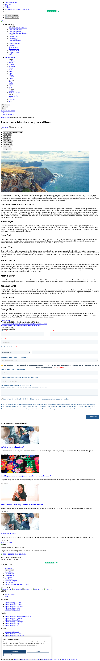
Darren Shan (7, 146)
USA (10, 82)
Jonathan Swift (8, 144)
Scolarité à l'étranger (15, 40)
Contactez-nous (9, 575)
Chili (10, 87)
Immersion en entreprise (16, 29)
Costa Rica (12, 85)
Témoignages (9, 579)
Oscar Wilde (7, 138)
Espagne (11, 64)
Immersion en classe (15, 31)
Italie (10, 70)
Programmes (9, 570)
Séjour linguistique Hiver (12, 620)
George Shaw (7, 149)
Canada (11, 84)
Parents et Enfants (14, 43)
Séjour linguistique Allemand (14, 606)
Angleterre (12, 61)
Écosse (11, 68)
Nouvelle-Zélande (14, 92)
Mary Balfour (7, 142)
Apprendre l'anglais (11, 581)
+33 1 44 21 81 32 (23, 9)
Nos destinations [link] (10, 57)
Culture (3, 320)
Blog (8, 117)
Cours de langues (14, 49)
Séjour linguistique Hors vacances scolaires (18, 616)
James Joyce (7, 134)
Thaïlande (12, 99)
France (11, 73)
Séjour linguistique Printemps (14, 621)
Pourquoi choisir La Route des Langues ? (17, 584)
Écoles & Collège (14, 52)
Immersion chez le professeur (18, 33)
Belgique (11, 75)
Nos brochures (9, 573)
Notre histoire (9, 572)
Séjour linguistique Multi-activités (15, 635)
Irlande (11, 62)
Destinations (8, 568)
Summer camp (13, 36)
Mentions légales (10, 594)
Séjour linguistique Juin (12, 623)
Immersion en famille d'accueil (18, 28)
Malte (10, 71)
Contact (7, 7)
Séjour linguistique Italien (12, 608)
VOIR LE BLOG (6, 542)
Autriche (11, 77)
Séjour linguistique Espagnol (13, 604)
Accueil (3, 117)
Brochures (8, 4)
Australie (11, 91)
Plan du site (24, 659)
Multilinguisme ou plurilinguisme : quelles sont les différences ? (26, 476)
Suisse (10, 78)
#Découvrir (4, 127)
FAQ (6, 6)
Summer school (13, 38)
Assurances (16, 659)
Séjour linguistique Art (12, 632)
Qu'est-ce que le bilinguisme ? (12, 447)
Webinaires (8, 577)
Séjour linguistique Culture (13, 633)
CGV (6, 596)
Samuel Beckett (8, 140)
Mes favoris (14, 17)
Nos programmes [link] (10, 24)
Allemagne (12, 66)
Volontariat (12, 45)
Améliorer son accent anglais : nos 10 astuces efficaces (22, 505)
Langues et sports (14, 50)
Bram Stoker (7, 136)
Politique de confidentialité (69, 659)
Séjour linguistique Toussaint (13, 618)
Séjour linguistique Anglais (13, 603)
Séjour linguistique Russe (12, 610)
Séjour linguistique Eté (12, 625)
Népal (10, 101)
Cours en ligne (13, 47)
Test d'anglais (9, 582)
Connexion (14, 15)
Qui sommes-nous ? (11, 2)
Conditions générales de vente (50, 659)
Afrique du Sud (13, 96)
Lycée (10, 54)
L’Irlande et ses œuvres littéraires (13, 132)
